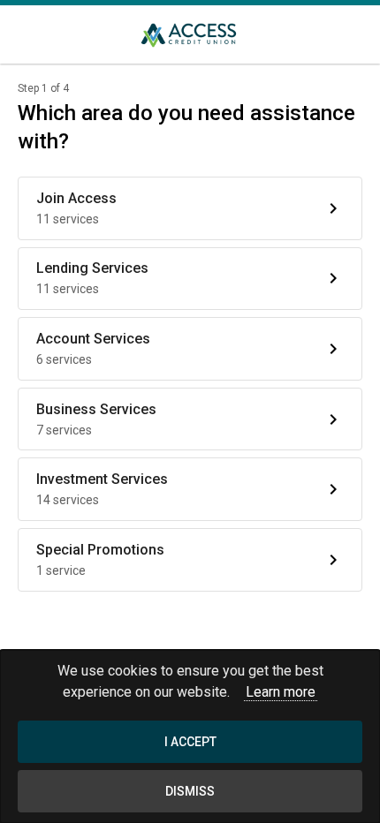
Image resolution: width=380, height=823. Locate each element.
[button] (190, 208)
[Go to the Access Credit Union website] (190, 34)
